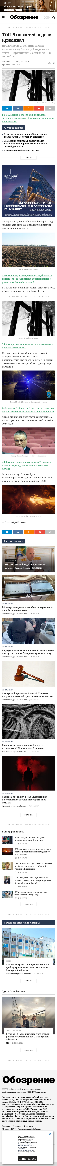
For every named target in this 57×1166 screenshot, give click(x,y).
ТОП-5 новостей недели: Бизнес (21, 150)
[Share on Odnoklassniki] (28, 108)
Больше (29, 158)
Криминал (10, 560)
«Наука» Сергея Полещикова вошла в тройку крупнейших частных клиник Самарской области (28, 967)
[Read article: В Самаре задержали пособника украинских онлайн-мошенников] (28, 588)
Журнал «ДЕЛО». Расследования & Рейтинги (21, 1129)
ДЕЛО (8, 1043)
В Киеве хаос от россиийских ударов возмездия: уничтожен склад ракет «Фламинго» (33, 852)
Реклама (17, 1126)
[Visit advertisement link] (28, 6)
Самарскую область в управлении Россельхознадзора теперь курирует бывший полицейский (33, 880)
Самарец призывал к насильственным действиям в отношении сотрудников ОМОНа (24, 799)
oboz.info (6, 62)
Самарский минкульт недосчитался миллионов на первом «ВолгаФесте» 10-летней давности (26, 144)
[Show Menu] (3, 17)
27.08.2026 (34, 700)
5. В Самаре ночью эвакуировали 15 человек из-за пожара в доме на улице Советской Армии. (26, 465)
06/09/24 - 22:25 (22, 62)
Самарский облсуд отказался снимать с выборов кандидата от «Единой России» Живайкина (34, 866)
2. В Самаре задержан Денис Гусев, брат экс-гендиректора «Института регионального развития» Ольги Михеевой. (27, 278)
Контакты (28, 1126)
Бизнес (9, 961)
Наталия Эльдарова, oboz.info (14, 614)
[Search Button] (53, 17)
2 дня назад (21, 844)
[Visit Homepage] (24, 17)
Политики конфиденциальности (25, 1149)
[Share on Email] (39, 108)
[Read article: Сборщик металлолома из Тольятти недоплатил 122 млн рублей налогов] (28, 721)
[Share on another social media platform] (50, 108)
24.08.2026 (18, 1043)
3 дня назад (21, 872)
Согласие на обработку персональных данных (26, 1144)
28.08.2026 (37, 568)
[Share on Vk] (18, 108)
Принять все (27, 1159)
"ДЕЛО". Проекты (13, 1030)
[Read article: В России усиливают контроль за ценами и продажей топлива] (7, 840)
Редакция (6, 1126)
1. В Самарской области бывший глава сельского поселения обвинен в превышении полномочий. (28, 118)
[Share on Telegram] (7, 108)
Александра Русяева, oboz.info (17, 568)
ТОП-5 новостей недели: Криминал (25, 564)
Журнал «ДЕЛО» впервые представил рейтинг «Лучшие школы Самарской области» (28, 1037)
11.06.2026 (38, 974)
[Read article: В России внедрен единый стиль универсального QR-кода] (7, 894)
